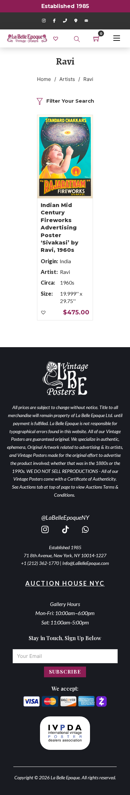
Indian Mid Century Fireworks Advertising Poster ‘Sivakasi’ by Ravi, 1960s (59, 227)
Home (44, 79)
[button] (44, 313)
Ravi (65, 272)
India (65, 261)
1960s (67, 282)
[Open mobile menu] (116, 38)
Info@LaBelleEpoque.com (85, 563)
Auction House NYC (65, 583)
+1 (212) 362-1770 (40, 563)
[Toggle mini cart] (96, 38)
